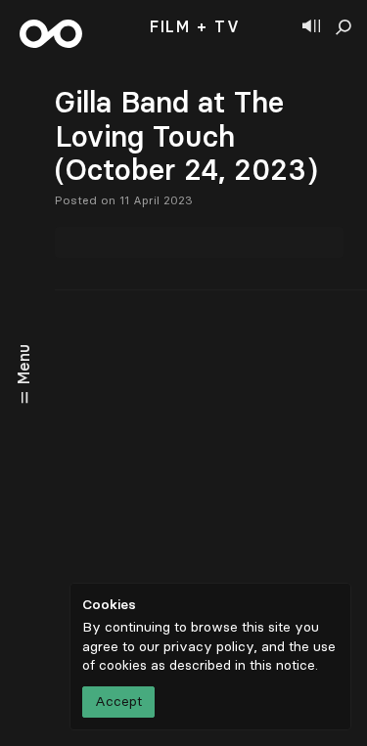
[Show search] (343, 27)
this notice (282, 665)
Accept (118, 701)
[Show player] (311, 27)
